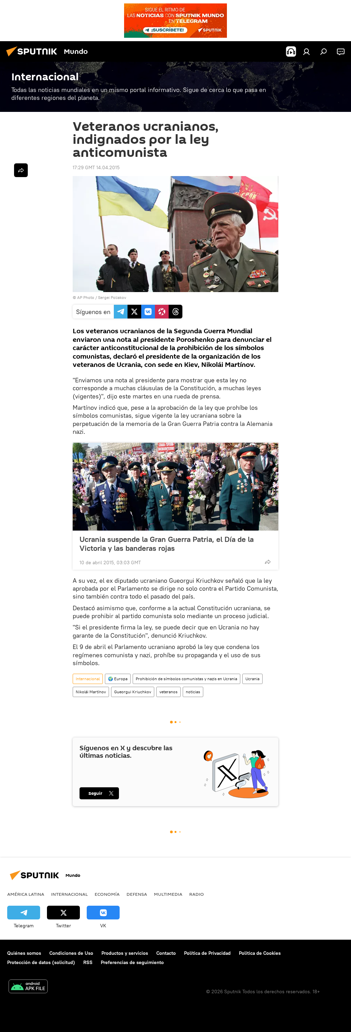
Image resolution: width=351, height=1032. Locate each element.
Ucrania (252, 678)
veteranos (168, 691)
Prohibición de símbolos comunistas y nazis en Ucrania (186, 678)
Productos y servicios (124, 953)
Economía (107, 894)
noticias (193, 691)
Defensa (136, 894)
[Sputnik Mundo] (33, 57)
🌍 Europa (118, 678)
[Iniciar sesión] (306, 51)
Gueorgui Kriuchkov (132, 691)
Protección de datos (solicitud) (41, 962)
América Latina (25, 894)
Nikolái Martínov (91, 691)
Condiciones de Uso (71, 953)
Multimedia (168, 894)
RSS (88, 962)
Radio (196, 894)
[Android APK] (28, 987)
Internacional (88, 678)
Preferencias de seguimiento (132, 962)
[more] (268, 562)
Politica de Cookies (260, 953)
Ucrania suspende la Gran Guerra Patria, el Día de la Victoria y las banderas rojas (167, 544)
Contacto (166, 953)
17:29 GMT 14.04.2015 (96, 167)
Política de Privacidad (207, 953)
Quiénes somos (24, 953)
